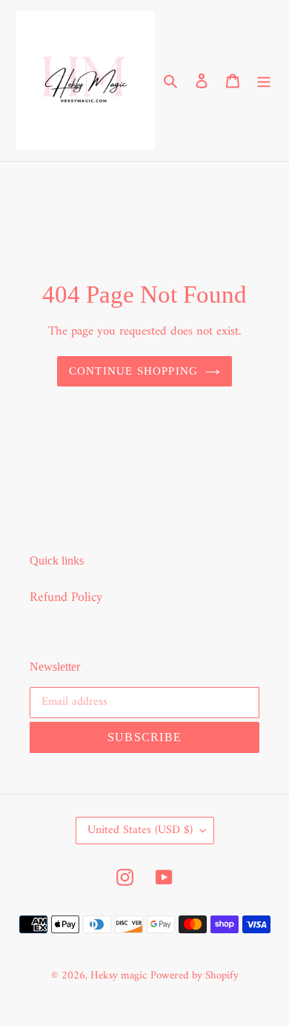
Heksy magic (118, 976)
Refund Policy (66, 597)
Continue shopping (134, 371)
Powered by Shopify (194, 976)
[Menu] (263, 80)
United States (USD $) (140, 830)
